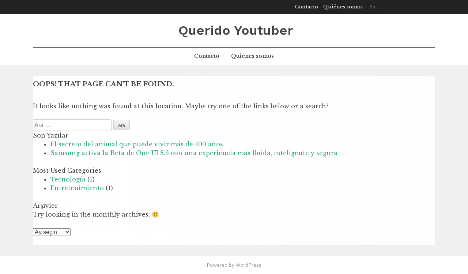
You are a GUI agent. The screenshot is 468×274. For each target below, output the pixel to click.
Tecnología (68, 179)
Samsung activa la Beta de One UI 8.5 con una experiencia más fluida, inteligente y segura (193, 153)
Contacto (306, 7)
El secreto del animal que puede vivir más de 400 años (136, 144)
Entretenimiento (77, 188)
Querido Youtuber (235, 30)
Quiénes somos (343, 7)
